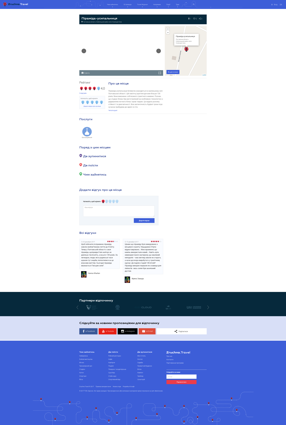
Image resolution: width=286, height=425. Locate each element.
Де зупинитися (144, 352)
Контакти (169, 359)
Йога (81, 379)
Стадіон (82, 369)
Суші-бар (111, 372)
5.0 (160, 241)
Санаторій (141, 379)
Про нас (169, 356)
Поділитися (183, 331)
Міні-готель (141, 356)
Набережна (83, 356)
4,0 (103, 88)
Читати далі (112, 110)
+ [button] (168, 29)
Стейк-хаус (112, 376)
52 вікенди (127, 4)
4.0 (117, 241)
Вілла (139, 369)
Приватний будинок (144, 366)
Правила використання (103, 386)
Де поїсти (113, 352)
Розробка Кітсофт (129, 386)
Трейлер (140, 376)
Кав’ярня (111, 362)
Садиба (140, 362)
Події (168, 4)
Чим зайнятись (86, 352)
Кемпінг (140, 372)
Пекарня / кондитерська (117, 369)
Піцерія (111, 366)
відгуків (82, 93)
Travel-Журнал (142, 4)
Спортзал (82, 376)
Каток (81, 372)
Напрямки (157, 4)
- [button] (168, 32)
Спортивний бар (114, 379)
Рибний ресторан (114, 356)
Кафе (110, 359)
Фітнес (81, 362)
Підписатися (181, 382)
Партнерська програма (175, 363)
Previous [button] (84, 51)
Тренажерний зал (85, 366)
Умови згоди (117, 386)
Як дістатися (173, 72)
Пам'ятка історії (87, 28)
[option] (121, 51)
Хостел (140, 359)
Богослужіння (87, 137)
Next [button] (158, 51)
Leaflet (204, 75)
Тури (177, 4)
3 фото (86, 73)
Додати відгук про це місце (92, 106)
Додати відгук (144, 220)
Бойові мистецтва (85, 359)
